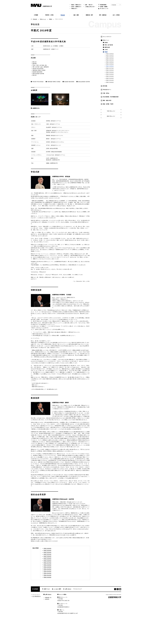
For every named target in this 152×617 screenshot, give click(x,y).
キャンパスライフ (107, 36)
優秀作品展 (107, 47)
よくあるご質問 (57, 589)
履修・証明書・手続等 (108, 104)
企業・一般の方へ (89, 4)
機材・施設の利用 (107, 100)
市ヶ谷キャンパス (104, 8)
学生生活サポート (107, 89)
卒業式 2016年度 (47, 565)
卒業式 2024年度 (47, 548)
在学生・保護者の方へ (76, 6)
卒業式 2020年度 (47, 556)
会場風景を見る (36, 108)
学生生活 (35, 19)
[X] (115, 589)
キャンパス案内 (62, 594)
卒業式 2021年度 (47, 554)
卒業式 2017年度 (47, 562)
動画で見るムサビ (111, 116)
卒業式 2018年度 (47, 560)
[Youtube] (118, 589)
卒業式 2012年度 (47, 573)
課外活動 (105, 86)
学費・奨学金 (106, 93)
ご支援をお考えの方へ (90, 6)
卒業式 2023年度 (47, 550)
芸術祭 (106, 42)
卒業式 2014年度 (47, 569)
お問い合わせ (68, 589)
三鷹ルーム (61, 609)
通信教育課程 (103, 4)
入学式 (106, 49)
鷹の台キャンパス (63, 597)
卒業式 (50, 19)
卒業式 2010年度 (47, 577)
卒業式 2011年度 (47, 575)
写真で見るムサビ (111, 111)
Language (114, 4)
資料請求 (36, 589)
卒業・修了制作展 (109, 45)
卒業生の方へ (74, 8)
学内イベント (43, 19)
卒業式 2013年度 (47, 571)
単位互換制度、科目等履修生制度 (110, 96)
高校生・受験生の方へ (76, 4)
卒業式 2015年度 (47, 567)
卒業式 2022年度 (47, 552)
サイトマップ (78, 589)
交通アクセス (47, 589)
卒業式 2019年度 (47, 558)
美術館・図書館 (103, 6)
